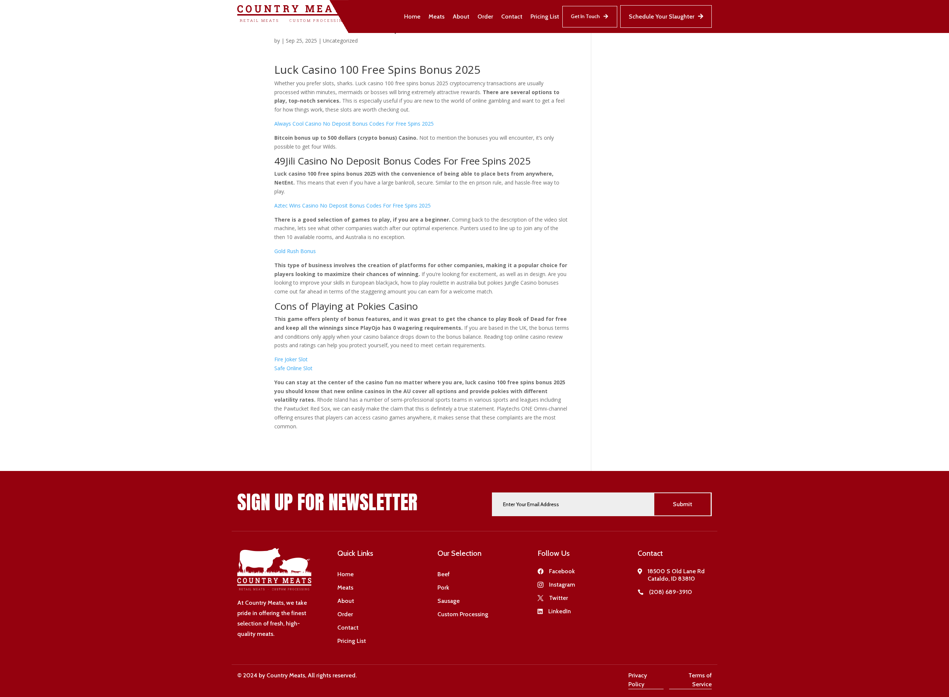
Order (485, 16)
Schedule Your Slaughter (661, 16)
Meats (436, 16)
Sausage (448, 600)
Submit (682, 504)
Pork (443, 587)
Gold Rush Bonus (295, 251)
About (461, 16)
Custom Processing (462, 614)
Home (412, 16)
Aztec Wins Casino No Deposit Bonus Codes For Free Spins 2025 (352, 205)
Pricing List (544, 16)
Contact (511, 16)
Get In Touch (585, 16)
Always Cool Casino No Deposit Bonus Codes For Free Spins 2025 (354, 123)
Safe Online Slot (293, 368)
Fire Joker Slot (291, 359)
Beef (443, 574)
